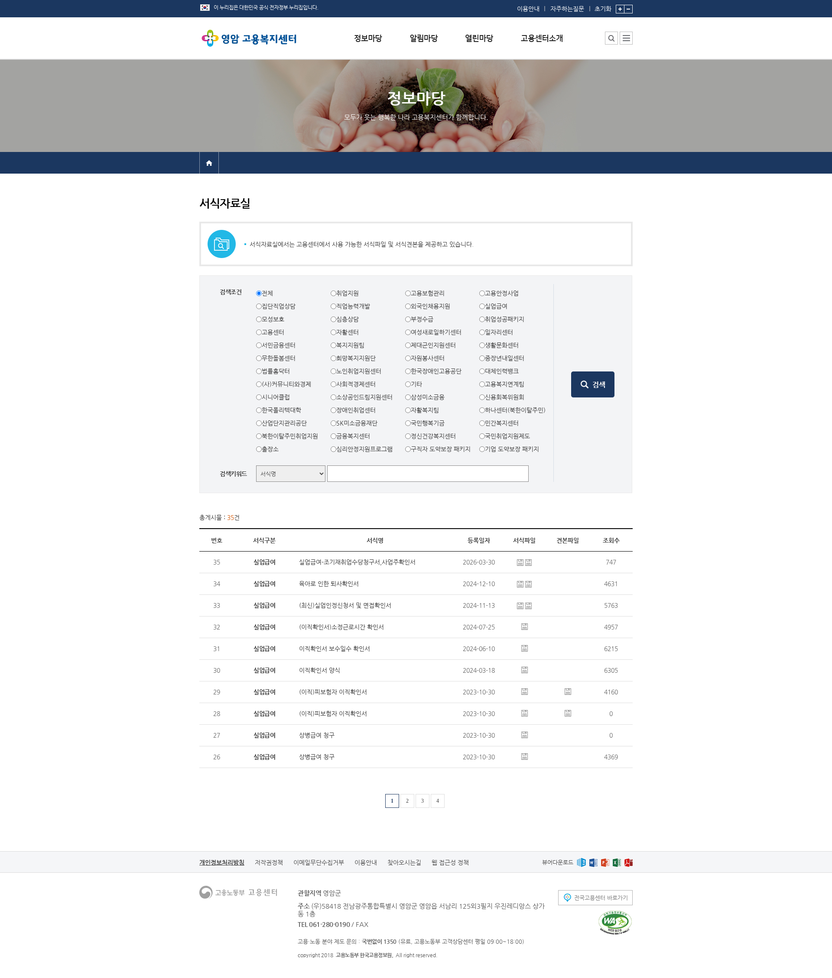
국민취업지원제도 (507, 436)
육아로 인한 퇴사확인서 (329, 583)
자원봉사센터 (428, 358)
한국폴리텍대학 (281, 410)
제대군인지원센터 (433, 345)
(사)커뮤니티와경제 (286, 384)
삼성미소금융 (428, 397)
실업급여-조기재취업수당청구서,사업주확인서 (357, 561)
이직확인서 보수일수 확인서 (334, 648)
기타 (416, 384)
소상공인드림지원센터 (364, 397)
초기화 (603, 8)
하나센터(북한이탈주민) (515, 410)
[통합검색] (611, 38)
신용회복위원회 (504, 397)
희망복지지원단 (356, 358)
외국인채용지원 (430, 306)
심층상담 (347, 319)
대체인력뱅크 (502, 371)
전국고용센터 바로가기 (601, 897)
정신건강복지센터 (433, 436)
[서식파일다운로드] (521, 561)
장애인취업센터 (356, 410)
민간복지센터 (502, 423)
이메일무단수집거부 (318, 862)
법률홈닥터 (276, 371)
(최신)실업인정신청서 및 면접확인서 (345, 605)
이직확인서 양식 (319, 670)
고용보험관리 (428, 293)
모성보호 (273, 319)
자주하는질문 (567, 8)
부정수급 (422, 319)
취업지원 (347, 293)
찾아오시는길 (404, 862)
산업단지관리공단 (284, 423)
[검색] (592, 384)
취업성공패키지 (504, 319)
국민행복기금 (428, 423)
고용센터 (273, 332)
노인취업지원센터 (358, 371)
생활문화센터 (502, 345)
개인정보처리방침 (221, 862)
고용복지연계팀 (504, 384)
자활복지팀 (425, 410)
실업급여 (496, 306)
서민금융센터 (279, 345)
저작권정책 (269, 862)
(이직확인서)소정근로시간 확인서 (341, 626)
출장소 (270, 448)
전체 (267, 293)
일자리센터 (499, 332)
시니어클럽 (276, 397)
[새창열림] (581, 862)
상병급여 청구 (317, 735)
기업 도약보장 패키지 (512, 448)
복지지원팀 (350, 345)
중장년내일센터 (504, 358)
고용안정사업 (502, 293)
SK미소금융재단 (356, 423)
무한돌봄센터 (279, 358)
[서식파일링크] (524, 691)
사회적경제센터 (356, 384)
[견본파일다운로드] (568, 691)
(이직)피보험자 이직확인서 (333, 691)
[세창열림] (615, 923)
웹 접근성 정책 (450, 862)
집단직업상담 (279, 306)
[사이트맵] (626, 38)
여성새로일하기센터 (436, 332)
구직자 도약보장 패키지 (441, 448)
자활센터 (347, 332)
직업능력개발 (353, 306)
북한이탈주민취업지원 (290, 436)
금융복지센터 (353, 436)
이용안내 (528, 8)
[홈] (209, 162)
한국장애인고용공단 (436, 371)
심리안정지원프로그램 (364, 448)
